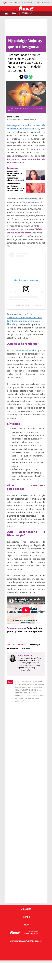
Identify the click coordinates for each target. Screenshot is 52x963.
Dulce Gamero (13, 117)
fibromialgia (28, 202)
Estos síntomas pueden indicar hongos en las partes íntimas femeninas (16, 187)
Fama (14, 13)
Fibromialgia (34, 644)
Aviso (26, 924)
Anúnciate (26, 909)
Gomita (37, 3)
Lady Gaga (25, 648)
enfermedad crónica (26, 350)
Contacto (26, 917)
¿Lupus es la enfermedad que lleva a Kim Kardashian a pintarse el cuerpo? (15, 176)
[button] (21, 77)
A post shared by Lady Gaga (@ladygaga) (26, 305)
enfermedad (12, 648)
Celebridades (27, 13)
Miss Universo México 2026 (23, 3)
